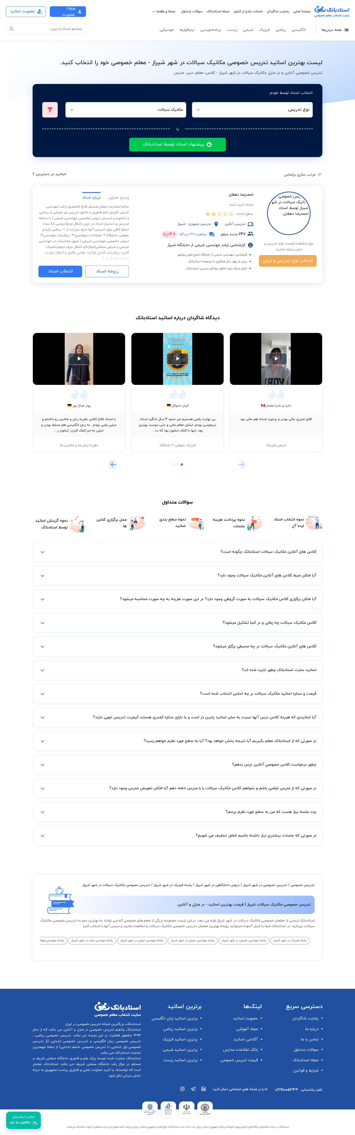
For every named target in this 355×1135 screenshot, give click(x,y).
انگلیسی (298, 30)
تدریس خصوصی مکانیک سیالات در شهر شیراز (116, 885)
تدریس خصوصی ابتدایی (68, 1041)
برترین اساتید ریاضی (180, 1029)
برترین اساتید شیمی (180, 1049)
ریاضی (281, 30)
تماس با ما (310, 1039)
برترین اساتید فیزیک (180, 1039)
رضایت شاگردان (278, 11)
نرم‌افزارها (187, 30)
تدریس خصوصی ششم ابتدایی (83, 1047)
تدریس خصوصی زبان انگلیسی (116, 1041)
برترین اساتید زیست (180, 1060)
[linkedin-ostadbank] (203, 1091)
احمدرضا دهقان (241, 194)
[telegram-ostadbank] (193, 1091)
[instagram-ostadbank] (182, 1091)
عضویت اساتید (245, 1018)
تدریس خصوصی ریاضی (52, 1035)
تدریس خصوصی (303, 885)
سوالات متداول (192, 11)
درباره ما (312, 1029)
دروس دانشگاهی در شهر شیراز (217, 885)
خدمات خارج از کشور (248, 11)
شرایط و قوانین (306, 1070)
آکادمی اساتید (246, 1039)
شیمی (248, 30)
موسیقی (167, 30)
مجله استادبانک (217, 11)
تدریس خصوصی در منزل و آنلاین (88, 1029)
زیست (232, 30)
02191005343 (286, 1090)
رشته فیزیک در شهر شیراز (173, 885)
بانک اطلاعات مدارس (240, 1049)
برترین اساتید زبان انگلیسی (175, 1018)
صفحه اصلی (302, 11)
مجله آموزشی (247, 1029)
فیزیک (264, 30)
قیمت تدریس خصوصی (239, 1060)
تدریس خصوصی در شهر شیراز (265, 885)
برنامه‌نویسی (210, 30)
